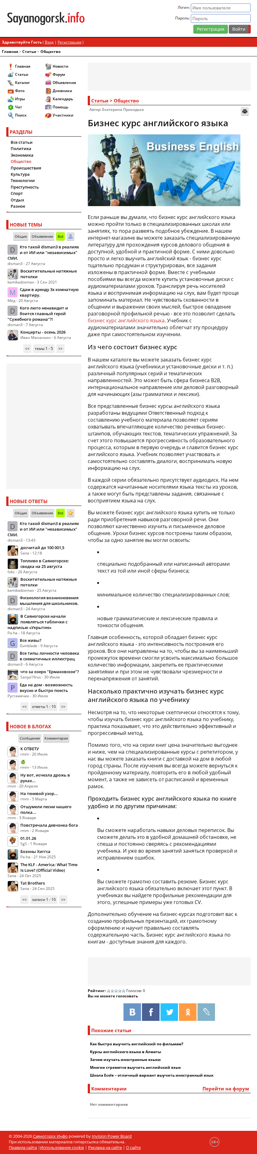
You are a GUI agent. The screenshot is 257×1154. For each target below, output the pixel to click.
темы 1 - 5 (44, 348)
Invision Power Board (112, 1136)
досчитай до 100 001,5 (42, 547)
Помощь (60, 107)
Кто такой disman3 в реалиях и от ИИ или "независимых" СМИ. (43, 252)
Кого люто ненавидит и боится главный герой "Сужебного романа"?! (38, 313)
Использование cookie (62, 1147)
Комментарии (56, 738)
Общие (21, 236)
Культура (20, 174)
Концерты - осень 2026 (43, 332)
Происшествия (26, 168)
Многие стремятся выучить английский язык (135, 1067)
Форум (59, 74)
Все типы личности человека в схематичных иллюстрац (49, 656)
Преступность (25, 187)
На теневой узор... (39, 793)
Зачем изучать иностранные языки (125, 1059)
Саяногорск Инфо (50, 1136)
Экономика (22, 155)
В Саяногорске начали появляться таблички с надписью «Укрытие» (37, 621)
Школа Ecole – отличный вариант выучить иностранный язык (151, 1075)
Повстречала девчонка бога (49, 825)
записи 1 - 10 (44, 899)
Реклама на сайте (105, 1147)
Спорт (17, 193)
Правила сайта (23, 1147)
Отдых (17, 200)
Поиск (21, 115)
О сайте (133, 1147)
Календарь (63, 98)
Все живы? (30, 640)
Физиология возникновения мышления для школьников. (49, 600)
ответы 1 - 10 (44, 706)
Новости (60, 66)
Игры (20, 98)
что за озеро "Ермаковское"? (49, 671)
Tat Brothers (32, 883)
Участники (63, 115)
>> (60, 348)
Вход (49, 42)
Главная (10, 51)
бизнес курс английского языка (126, 320)
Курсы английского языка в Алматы (125, 1051)
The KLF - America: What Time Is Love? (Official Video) (48, 867)
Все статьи (22, 142)
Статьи (29, 51)
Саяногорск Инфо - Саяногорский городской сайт (46, 18)
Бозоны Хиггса (35, 851)
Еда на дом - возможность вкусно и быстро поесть (46, 687)
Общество (50, 51)
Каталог (22, 82)
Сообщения (30, 738)
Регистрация (210, 29)
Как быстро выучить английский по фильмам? (136, 1044)
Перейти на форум (225, 1088)
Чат (18, 107)
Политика (21, 148)
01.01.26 (28, 838)
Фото (19, 90)
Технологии (23, 180)
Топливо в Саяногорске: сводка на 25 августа (44, 563)
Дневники (62, 90)
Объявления (64, 82)
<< (27, 348)
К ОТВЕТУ (29, 748)
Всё (60, 236)
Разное (18, 206)
